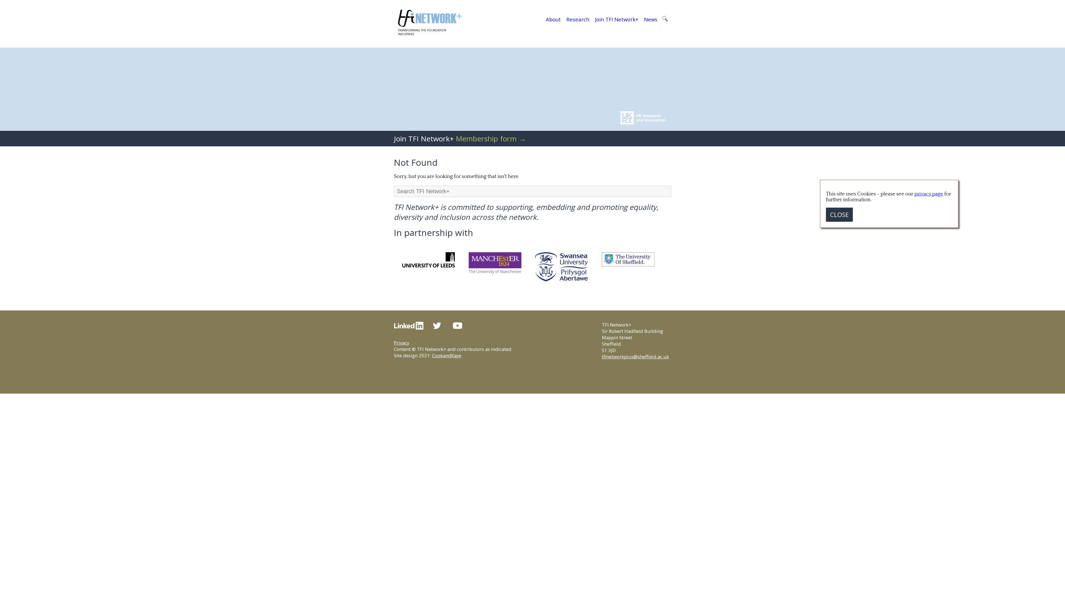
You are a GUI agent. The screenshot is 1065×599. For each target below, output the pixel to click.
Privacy (401, 343)
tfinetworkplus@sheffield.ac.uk (635, 356)
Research (577, 19)
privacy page (928, 194)
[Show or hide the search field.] (664, 19)
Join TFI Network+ (616, 19)
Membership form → (491, 139)
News (650, 19)
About (553, 19)
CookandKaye (446, 355)
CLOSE (839, 215)
